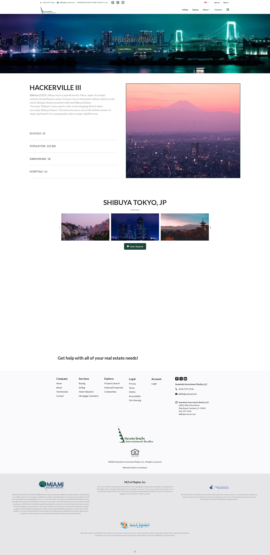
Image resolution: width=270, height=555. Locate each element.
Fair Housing (135, 400)
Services (84, 378)
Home (59, 383)
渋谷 (42, 95)
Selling (185, 9)
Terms (132, 388)
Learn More (125, 49)
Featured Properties (113, 387)
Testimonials (62, 391)
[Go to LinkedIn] (122, 2)
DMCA (132, 392)
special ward (70, 95)
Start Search (144, 49)
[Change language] (206, 2)
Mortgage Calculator (89, 396)
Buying (195, 9)
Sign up (217, 2)
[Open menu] (227, 9)
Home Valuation (86, 391)
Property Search (112, 383)
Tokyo (83, 95)
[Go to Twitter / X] (117, 2)
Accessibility (135, 396)
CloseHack (142, 467)
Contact (218, 9)
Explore (109, 378)
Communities (110, 391)
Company (62, 378)
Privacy (132, 383)
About (205, 9)
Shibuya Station (83, 102)
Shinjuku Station (45, 102)
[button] (85, 226)
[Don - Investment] (135, 434)
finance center (54, 98)
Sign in (225, 2)
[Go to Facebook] (112, 2)
